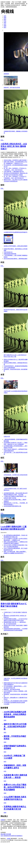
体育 (5, 22)
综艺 (5, 24)
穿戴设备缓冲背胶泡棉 (10, 253)
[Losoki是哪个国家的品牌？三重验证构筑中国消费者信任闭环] (8, 523)
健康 (5, 25)
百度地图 (8, 834)
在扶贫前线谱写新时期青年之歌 (12, 506)
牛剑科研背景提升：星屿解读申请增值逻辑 (15, 366)
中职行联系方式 (8, 252)
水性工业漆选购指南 (9, 367)
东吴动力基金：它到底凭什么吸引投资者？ (15, 160)
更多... (2, 140)
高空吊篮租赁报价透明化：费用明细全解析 (15, 258)
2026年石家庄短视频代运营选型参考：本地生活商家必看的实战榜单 (15, 714)
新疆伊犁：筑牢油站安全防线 (12, 689)
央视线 (2, 819)
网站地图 (3, 834)
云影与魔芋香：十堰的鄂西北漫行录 (14, 171)
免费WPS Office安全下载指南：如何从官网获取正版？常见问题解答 (15, 787)
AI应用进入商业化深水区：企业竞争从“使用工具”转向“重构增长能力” (14, 146)
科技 (5, 21)
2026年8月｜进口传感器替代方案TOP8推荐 (15, 700)
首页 (5, 16)
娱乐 (5, 27)
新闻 (5, 17)
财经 (5, 19)
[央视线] (8, 13)
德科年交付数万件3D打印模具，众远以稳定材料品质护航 (15, 726)
